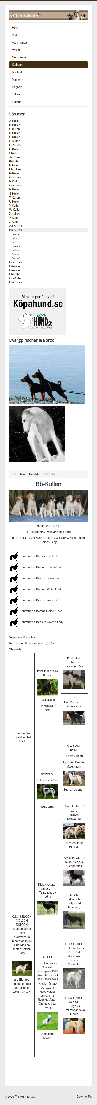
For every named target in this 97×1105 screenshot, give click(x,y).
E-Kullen (14, 137)
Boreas (15, 254)
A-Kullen (14, 121)
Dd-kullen (15, 266)
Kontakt (17, 72)
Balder (15, 238)
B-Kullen (14, 125)
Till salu (17, 94)
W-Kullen (15, 210)
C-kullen (14, 129)
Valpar (16, 50)
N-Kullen (14, 173)
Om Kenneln (20, 57)
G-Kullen (15, 145)
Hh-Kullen (15, 282)
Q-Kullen (15, 185)
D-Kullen (14, 133)
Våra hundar (20, 42)
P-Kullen (14, 181)
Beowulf (16, 234)
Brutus (15, 242)
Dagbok (17, 87)
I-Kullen (14, 153)
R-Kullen (14, 189)
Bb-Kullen (15, 230)
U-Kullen (14, 201)
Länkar (16, 101)
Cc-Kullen (15, 262)
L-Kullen (14, 165)
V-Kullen (14, 205)
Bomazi (16, 246)
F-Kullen (14, 141)
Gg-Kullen (15, 278)
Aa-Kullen (15, 226)
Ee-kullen (15, 270)
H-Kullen (14, 149)
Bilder (15, 35)
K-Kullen (14, 161)
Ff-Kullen (15, 274)
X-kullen (14, 214)
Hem (15, 27)
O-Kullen (15, 177)
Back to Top (84, 1096)
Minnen (16, 79)
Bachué (16, 258)
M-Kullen (15, 169)
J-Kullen (14, 157)
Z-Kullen (14, 222)
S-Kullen (14, 193)
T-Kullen (14, 197)
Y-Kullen (14, 218)
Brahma (16, 250)
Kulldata (17, 64)
